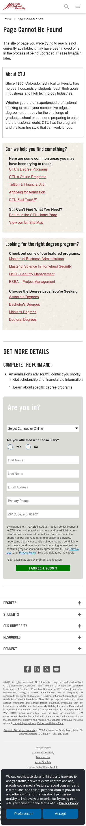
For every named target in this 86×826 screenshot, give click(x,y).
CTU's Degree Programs (28, 169)
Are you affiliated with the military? (33, 440)
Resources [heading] (12, 637)
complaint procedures (24, 723)
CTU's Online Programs (27, 176)
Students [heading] (11, 614)
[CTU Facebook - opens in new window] (27, 671)
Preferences (23, 814)
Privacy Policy (27, 552)
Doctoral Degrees (23, 319)
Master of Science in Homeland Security (40, 266)
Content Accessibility (43, 752)
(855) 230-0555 (60, 733)
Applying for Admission (27, 191)
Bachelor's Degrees (24, 304)
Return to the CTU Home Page (33, 214)
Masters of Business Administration (36, 258)
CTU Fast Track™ (23, 199)
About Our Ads (43, 762)
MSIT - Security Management (31, 273)
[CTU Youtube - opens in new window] (56, 671)
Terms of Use (43, 757)
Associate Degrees (24, 296)
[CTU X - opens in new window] (46, 669)
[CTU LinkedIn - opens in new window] (37, 671)
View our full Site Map (26, 222)
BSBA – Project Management (32, 281)
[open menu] (77, 6)
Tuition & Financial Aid (27, 184)
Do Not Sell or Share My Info (43, 767)
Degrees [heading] (10, 603)
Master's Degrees (22, 311)
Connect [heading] (10, 648)
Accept (60, 814)
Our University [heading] (15, 626)
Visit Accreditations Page (50, 723)
